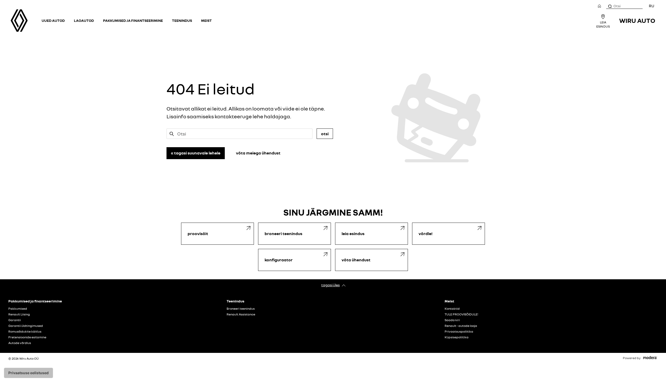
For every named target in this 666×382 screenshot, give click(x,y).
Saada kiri (452, 320)
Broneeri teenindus (241, 308)
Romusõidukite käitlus (24, 331)
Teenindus (182, 20)
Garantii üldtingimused (25, 325)
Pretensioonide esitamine (27, 337)
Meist (206, 20)
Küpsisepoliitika (457, 337)
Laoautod (84, 20)
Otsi (325, 133)
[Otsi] (609, 6)
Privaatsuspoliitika (459, 331)
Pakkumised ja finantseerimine (133, 20)
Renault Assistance (241, 314)
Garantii (14, 320)
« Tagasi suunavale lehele (195, 153)
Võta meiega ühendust (258, 153)
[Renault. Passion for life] (19, 20)
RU (651, 5)
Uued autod (53, 20)
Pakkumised (17, 308)
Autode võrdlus (19, 343)
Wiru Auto (637, 20)
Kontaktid (452, 308)
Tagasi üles (330, 285)
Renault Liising (19, 314)
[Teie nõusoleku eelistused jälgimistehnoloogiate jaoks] (28, 373)
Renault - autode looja (461, 325)
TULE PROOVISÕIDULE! (461, 314)
